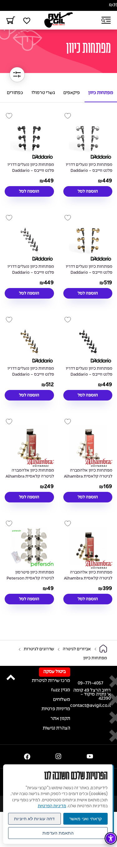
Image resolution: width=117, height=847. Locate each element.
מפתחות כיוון (100, 93)
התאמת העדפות (58, 833)
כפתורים (15, 93)
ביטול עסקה (54, 672)
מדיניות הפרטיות (52, 805)
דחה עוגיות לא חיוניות (34, 818)
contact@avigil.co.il (90, 706)
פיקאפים (71, 93)
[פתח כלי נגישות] (111, 838)
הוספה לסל (88, 192)
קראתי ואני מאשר (85, 818)
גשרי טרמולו (43, 93)
